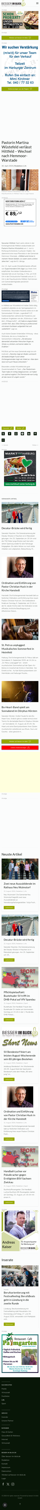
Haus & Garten (7, 1432)
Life (25, 166)
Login (4, 1478)
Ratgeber (5, 1428)
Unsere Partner (7, 1421)
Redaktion (5, 1460)
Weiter (34, 445)
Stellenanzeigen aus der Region (18, 89)
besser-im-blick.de (9, 1452)
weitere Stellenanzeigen (18, 748)
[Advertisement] (20, 114)
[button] (37, 3)
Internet (5, 1439)
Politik (4, 1389)
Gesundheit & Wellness (11, 1436)
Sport (4, 1403)
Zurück (6, 445)
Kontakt (5, 1464)
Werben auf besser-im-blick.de (14, 1475)
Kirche (19, 428)
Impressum (6, 1467)
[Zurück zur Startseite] (13, 3)
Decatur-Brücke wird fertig (17, 528)
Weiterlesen (9, 1324)
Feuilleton (5, 1396)
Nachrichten (7, 1385)
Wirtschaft (6, 1392)
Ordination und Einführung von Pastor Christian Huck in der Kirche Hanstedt (19, 586)
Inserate (5, 1417)
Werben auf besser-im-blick (18, 38)
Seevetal (6, 428)
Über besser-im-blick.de (11, 1456)
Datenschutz (6, 1471)
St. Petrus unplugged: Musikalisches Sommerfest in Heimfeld (18, 648)
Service (4, 1413)
